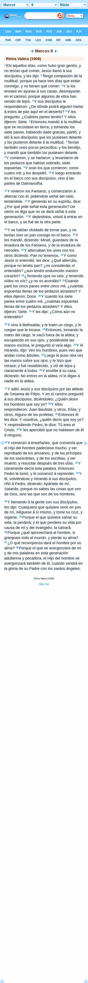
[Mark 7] (5, 453)
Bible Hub (44, 584)
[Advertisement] (44, 621)
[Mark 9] (82, 453)
